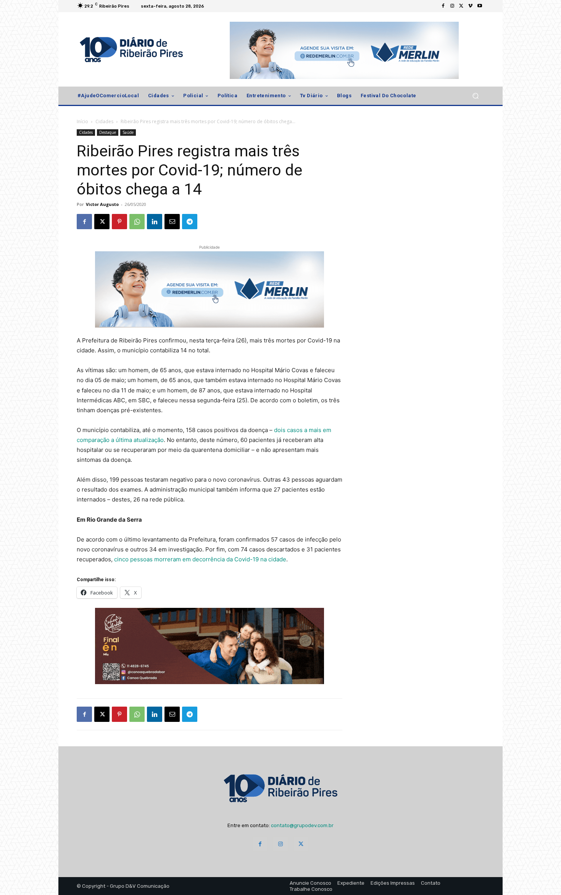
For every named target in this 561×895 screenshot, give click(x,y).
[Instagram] (452, 6)
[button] (475, 96)
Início (82, 121)
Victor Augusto (102, 204)
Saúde (128, 132)
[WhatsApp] (137, 221)
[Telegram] (189, 221)
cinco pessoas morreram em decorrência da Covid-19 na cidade (200, 559)
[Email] (172, 221)
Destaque (107, 132)
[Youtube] (479, 6)
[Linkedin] (154, 221)
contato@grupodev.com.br (302, 825)
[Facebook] (443, 6)
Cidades (104, 121)
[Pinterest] (119, 221)
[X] (461, 6)
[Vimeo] (470, 6)
